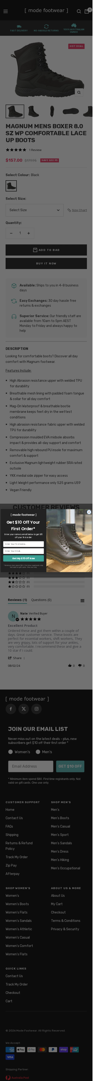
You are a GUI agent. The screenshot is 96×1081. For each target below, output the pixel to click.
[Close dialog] (89, 512)
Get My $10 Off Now (23, 558)
